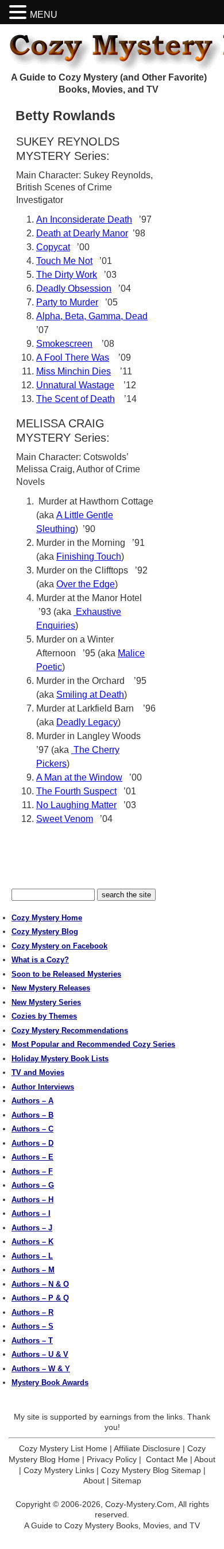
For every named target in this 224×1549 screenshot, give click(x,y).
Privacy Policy (112, 1459)
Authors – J (31, 1227)
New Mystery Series (46, 1002)
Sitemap (126, 1480)
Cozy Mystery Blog (44, 931)
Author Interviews (42, 1087)
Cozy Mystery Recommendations (69, 1030)
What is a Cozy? (40, 959)
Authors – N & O (40, 1284)
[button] (19, 12)
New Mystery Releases (50, 988)
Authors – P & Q (40, 1298)
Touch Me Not (64, 261)
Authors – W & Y (40, 1368)
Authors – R (32, 1312)
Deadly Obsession (73, 288)
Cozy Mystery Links (59, 1470)
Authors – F (32, 1171)
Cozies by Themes (44, 1016)
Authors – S (32, 1326)
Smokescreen (64, 344)
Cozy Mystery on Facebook (59, 946)
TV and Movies (37, 1072)
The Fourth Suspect (76, 791)
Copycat (53, 247)
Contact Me (167, 1459)
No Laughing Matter (76, 805)
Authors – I (31, 1213)
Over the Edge (85, 584)
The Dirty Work (66, 275)
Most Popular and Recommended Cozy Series (93, 1044)
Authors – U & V (39, 1354)
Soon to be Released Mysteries (66, 974)
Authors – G (32, 1185)
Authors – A (32, 1100)
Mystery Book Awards (49, 1382)
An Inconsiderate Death (84, 219)
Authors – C (32, 1129)
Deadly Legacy (87, 722)
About (204, 1459)
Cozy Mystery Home (46, 917)
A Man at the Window (79, 777)
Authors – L (32, 1256)
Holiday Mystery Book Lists (60, 1058)
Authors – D (32, 1143)
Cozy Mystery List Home (63, 1448)
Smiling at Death (90, 694)
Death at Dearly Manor (82, 233)
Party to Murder (67, 302)
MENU (43, 15)
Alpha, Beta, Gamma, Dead (92, 316)
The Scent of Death (75, 399)
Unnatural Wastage (75, 385)
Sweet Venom (64, 819)
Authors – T (32, 1340)
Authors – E (32, 1157)
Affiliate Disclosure (147, 1448)
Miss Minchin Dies (73, 371)
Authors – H (32, 1199)
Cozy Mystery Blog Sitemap (151, 1470)
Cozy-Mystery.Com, (140, 1504)
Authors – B (32, 1115)
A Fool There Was (72, 357)
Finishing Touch (88, 556)
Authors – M (33, 1269)
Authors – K (32, 1241)
